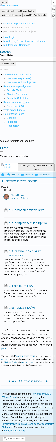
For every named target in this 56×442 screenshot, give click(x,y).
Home (14, 175)
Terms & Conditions (28, 424)
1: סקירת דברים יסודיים (25, 356)
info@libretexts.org (14, 430)
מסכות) (5, 348)
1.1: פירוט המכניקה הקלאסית (26, 210)
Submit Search (8, 64)
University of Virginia (20, 198)
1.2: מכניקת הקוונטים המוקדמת (28, 223)
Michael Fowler (17, 195)
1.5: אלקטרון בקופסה (22, 307)
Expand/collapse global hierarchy (4, 174)
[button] (12, 122)
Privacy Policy (9, 424)
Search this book (7, 55)
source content (27, 362)
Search (5, 439)
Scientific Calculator (17, 98)
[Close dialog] (1, 151)
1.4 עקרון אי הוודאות (21, 285)
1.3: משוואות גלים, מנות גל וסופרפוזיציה (25, 253)
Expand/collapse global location (53, 174)
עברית (28, 175)
